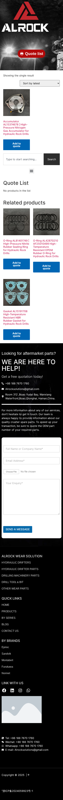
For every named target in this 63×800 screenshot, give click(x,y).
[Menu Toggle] (59, 39)
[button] (31, 171)
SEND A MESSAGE (18, 529)
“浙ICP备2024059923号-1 (17, 791)
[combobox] (22, 159)
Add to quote (16, 145)
